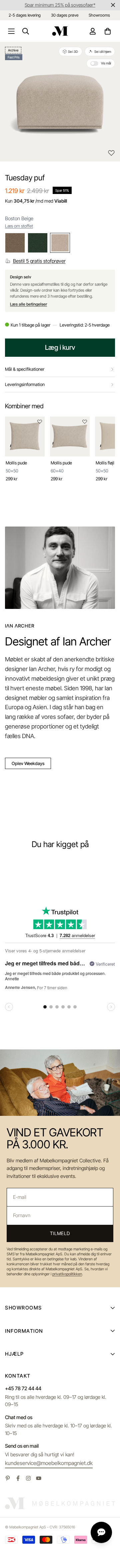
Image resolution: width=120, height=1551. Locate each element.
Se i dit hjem (102, 51)
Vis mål (106, 63)
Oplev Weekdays (28, 763)
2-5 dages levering (25, 15)
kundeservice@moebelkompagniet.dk (49, 1463)
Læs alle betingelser (28, 304)
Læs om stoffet (19, 226)
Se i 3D (73, 51)
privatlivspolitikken (67, 1274)
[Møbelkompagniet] (60, 31)
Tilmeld (60, 1233)
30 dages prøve (64, 15)
